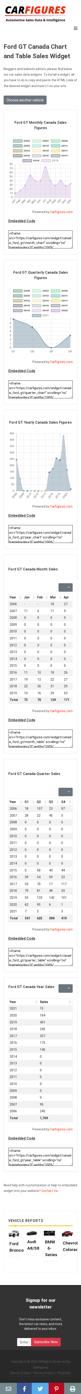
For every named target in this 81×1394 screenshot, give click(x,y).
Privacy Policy (44, 1373)
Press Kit (64, 1373)
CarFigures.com (61, 212)
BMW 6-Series (51, 1248)
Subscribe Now (46, 1342)
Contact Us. (49, 1191)
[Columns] (68, 587)
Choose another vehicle (25, 100)
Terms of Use (20, 1373)
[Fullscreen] (61, 587)
